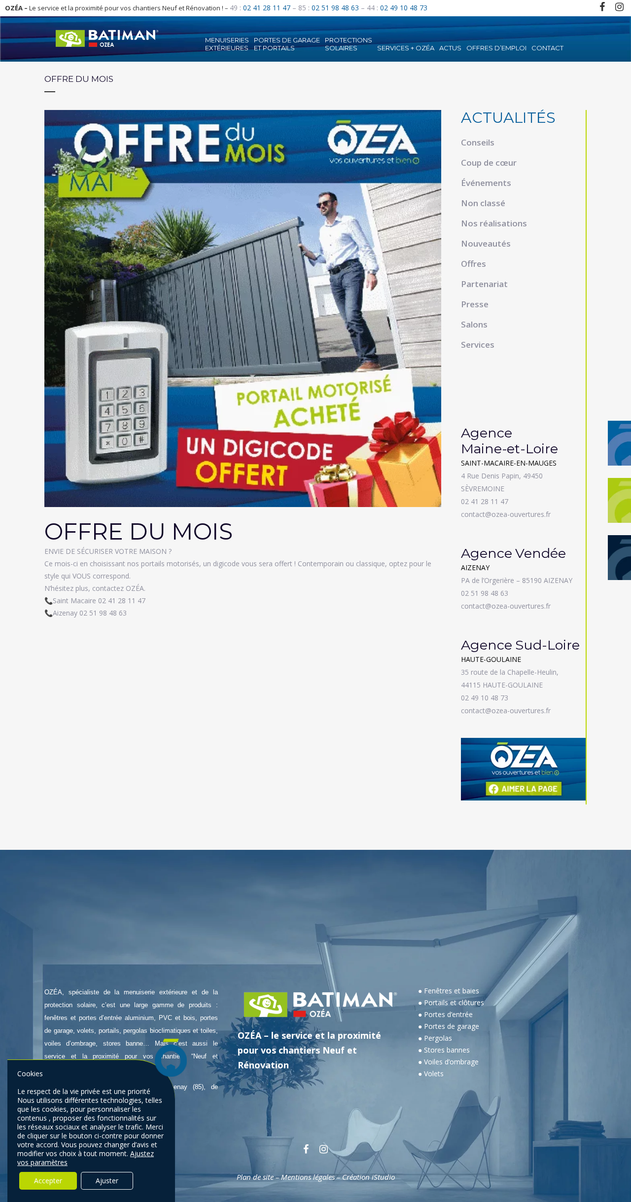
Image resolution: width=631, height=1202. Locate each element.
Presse (475, 304)
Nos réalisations (494, 223)
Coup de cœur (489, 162)
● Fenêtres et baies (448, 990)
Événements (486, 182)
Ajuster (107, 1180)
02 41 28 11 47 (266, 7)
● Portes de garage (448, 1026)
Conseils (477, 142)
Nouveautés (486, 243)
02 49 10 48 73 (403, 7)
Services (477, 344)
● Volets (431, 1073)
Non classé (483, 203)
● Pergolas (435, 1038)
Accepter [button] (48, 1180)
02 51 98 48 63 (335, 7)
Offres (473, 263)
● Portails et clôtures (451, 1002)
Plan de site (255, 1177)
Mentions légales (308, 1177)
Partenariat (484, 284)
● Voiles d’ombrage (448, 1061)
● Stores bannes (444, 1050)
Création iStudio (368, 1177)
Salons (474, 324)
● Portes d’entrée (445, 1014)
